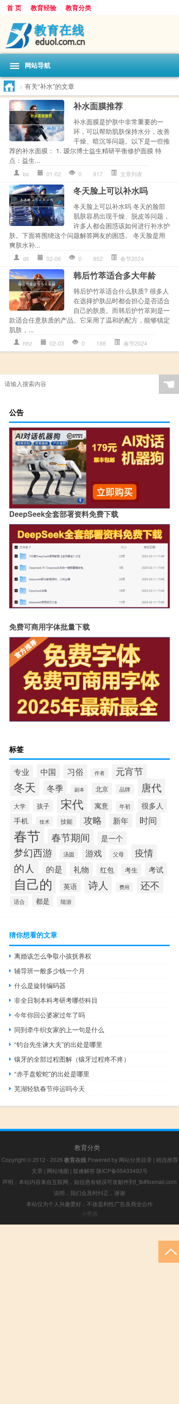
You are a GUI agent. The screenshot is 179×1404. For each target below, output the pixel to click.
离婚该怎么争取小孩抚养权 (52, 955)
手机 (21, 820)
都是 (43, 901)
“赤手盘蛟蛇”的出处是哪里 (52, 1073)
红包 (107, 869)
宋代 (72, 803)
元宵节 (129, 771)
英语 (70, 886)
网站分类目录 (135, 1159)
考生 (131, 869)
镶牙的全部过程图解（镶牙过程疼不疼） (72, 1058)
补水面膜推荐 (98, 106)
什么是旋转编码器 (40, 985)
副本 (79, 789)
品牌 (124, 789)
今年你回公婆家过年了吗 (49, 1014)
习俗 (75, 771)
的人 (24, 868)
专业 (21, 771)
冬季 (55, 788)
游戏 (93, 853)
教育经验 (43, 7)
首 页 (14, 7)
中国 (48, 771)
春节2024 (132, 258)
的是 (54, 869)
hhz (27, 343)
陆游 (66, 901)
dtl (26, 258)
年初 (124, 806)
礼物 (81, 869)
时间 (148, 820)
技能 (67, 821)
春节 (27, 835)
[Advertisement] (89, 1314)
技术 (44, 821)
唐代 (151, 787)
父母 (118, 854)
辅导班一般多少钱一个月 (49, 970)
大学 (20, 806)
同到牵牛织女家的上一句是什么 (59, 1029)
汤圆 (68, 854)
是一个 (112, 838)
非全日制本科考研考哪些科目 (56, 1000)
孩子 (43, 805)
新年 (121, 820)
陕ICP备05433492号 (122, 1170)
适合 (19, 901)
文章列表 (131, 174)
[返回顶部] (168, 1251)
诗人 (98, 885)
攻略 (93, 819)
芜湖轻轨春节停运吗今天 (49, 1088)
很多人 (152, 805)
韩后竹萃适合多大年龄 (114, 275)
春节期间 (70, 837)
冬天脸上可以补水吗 (110, 190)
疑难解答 (84, 1170)
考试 (156, 869)
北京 (101, 788)
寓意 (101, 805)
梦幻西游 (33, 852)
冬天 (25, 787)
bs (26, 174)
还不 (150, 885)
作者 (100, 772)
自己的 (33, 883)
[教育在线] (89, 34)
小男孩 (89, 1213)
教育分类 (78, 7)
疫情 (144, 852)
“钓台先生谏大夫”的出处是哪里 (58, 1044)
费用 (124, 887)
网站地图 (58, 1170)
